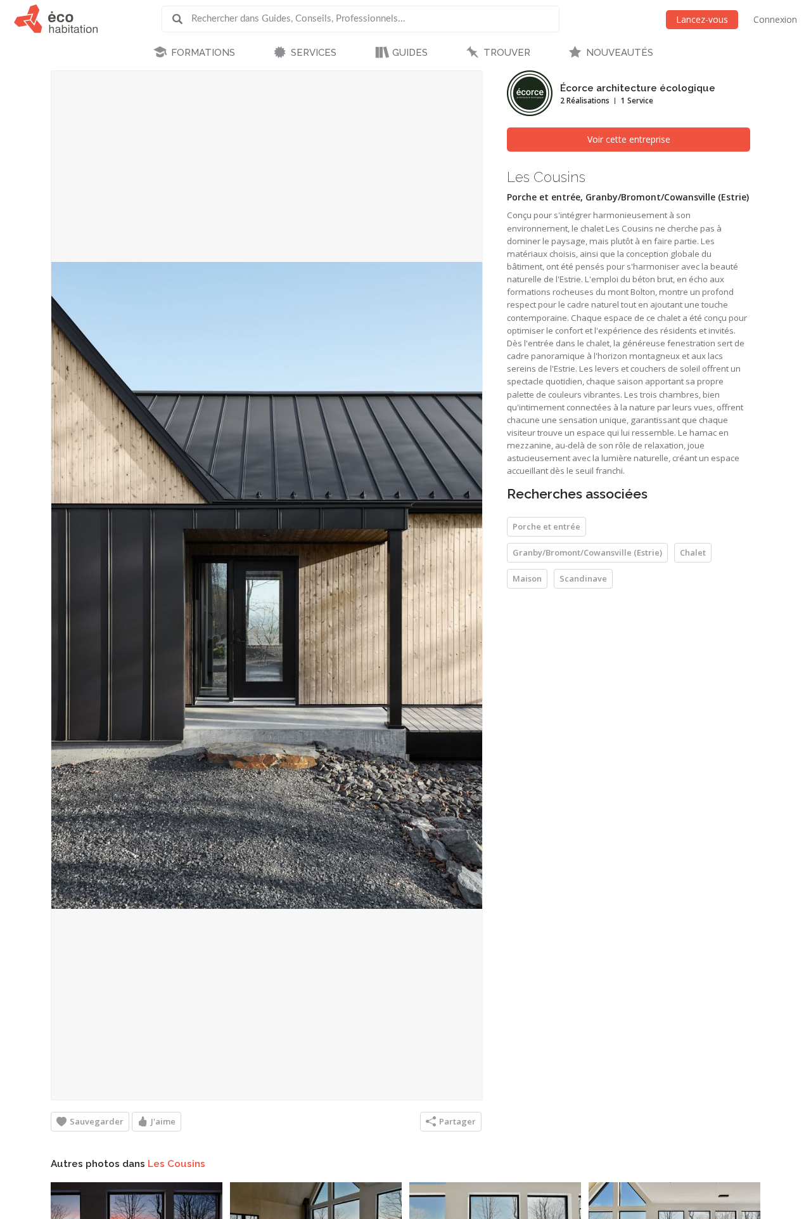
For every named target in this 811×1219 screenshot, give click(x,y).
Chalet (693, 552)
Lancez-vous (702, 19)
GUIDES (410, 52)
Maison (527, 578)
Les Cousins (176, 1164)
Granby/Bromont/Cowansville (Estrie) (587, 552)
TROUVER (506, 52)
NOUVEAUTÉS (619, 52)
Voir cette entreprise (628, 139)
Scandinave (583, 578)
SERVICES (313, 52)
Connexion (775, 19)
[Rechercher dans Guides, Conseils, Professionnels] (181, 19)
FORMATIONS (203, 52)
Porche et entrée (546, 526)
